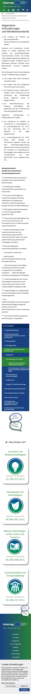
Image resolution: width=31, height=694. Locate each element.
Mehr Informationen (8, 683)
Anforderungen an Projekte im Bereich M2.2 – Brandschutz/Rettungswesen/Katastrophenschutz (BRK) (18, 369)
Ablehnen (24, 686)
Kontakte (15, 651)
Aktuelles (15, 634)
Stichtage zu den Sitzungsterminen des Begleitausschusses (11, 402)
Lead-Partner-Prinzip (11, 397)
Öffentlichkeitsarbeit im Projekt (14, 393)
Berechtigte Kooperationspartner (15, 389)
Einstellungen (11, 686)
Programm (15, 641)
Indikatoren (9, 355)
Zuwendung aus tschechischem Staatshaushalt (14, 408)
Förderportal (10, 380)
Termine (15, 638)
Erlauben (24, 690)
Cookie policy (15, 654)
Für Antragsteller (8, 326)
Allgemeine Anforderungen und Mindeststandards (16, 363)
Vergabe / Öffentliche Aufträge (16, 384)
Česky (23, 10)
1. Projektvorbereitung (11, 330)
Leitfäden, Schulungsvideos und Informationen (14, 350)
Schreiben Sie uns (18, 10)
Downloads (15, 657)
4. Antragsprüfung (10, 345)
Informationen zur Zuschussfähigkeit (12, 375)
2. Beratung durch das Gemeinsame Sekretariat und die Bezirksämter (14, 335)
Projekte (15, 647)
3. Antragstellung (9, 341)
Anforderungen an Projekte (14, 359)
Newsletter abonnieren (13, 10)
